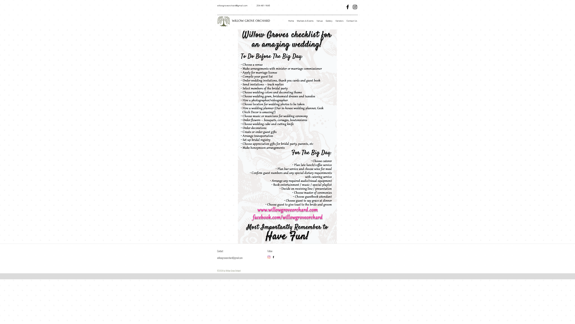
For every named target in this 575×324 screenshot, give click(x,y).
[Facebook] (348, 7)
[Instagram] (355, 7)
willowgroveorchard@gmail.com (232, 5)
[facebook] (273, 257)
